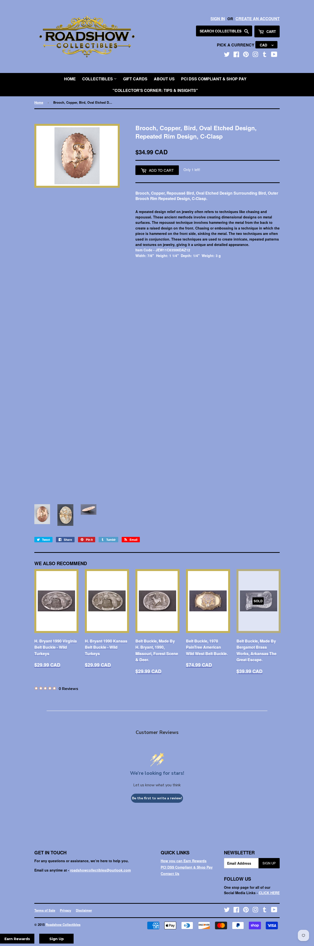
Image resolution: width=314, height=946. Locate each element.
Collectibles (98, 79)
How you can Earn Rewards (184, 860)
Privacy (65, 910)
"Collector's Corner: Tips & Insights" (155, 90)
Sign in (217, 18)
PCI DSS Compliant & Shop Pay (214, 79)
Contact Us (170, 873)
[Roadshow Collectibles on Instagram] (255, 55)
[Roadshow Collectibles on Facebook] (236, 55)
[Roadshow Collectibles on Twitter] (227, 55)
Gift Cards (135, 79)
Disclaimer (84, 910)
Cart (270, 31)
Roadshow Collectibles (63, 924)
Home (70, 79)
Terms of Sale (44, 910)
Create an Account (258, 18)
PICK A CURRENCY (236, 45)
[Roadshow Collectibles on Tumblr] (265, 55)
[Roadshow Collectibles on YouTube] (274, 55)
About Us (164, 79)
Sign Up (269, 863)
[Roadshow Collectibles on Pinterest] (246, 55)
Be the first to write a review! (157, 798)
